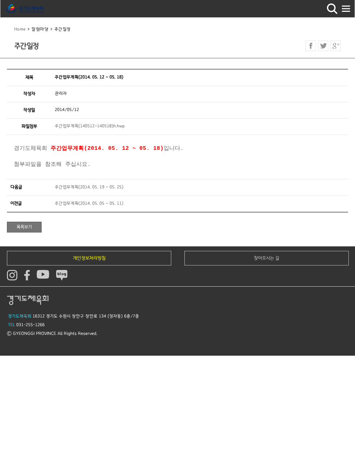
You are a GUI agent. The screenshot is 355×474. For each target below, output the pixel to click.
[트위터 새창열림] (323, 46)
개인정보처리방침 (89, 258)
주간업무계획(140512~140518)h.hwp (90, 126)
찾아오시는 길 (266, 258)
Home (20, 29)
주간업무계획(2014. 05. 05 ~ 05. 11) (89, 203)
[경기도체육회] (25, 8)
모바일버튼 (346, 8)
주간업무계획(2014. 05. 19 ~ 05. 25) (89, 187)
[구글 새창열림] (335, 46)
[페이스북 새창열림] (310, 46)
